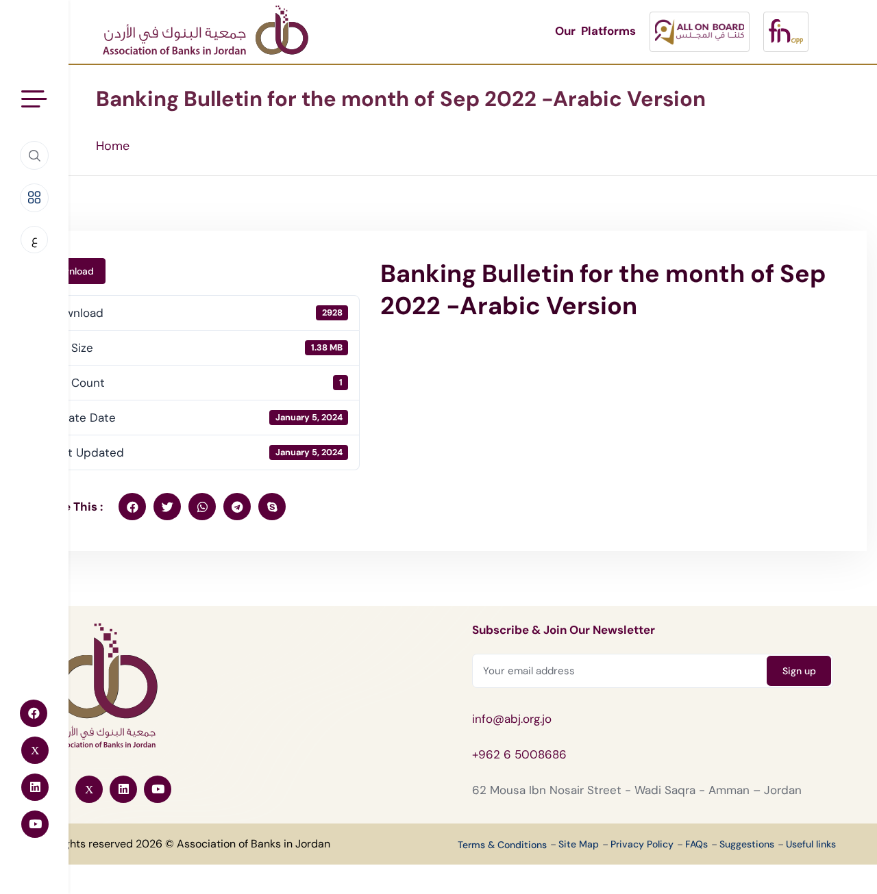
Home (112, 146)
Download (71, 271)
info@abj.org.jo (512, 718)
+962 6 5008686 (519, 754)
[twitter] (167, 506)
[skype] (272, 506)
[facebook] (132, 506)
